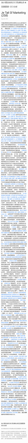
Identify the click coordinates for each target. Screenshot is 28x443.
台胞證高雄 (16, 321)
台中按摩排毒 (16, 199)
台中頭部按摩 (9, 347)
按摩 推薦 (14, 231)
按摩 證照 (12, 73)
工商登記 (10, 216)
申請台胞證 (20, 28)
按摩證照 (10, 298)
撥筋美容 (21, 118)
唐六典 (9, 152)
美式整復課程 (20, 68)
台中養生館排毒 (12, 337)
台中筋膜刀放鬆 (7, 178)
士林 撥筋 (18, 47)
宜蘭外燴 (6, 244)
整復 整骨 (11, 92)
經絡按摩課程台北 (13, 86)
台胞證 (6, 86)
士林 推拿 (21, 356)
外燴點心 (23, 199)
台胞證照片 (7, 118)
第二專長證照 (17, 116)
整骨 (5, 176)
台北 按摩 (6, 30)
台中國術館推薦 (19, 34)
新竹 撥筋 (17, 212)
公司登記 (15, 79)
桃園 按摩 (19, 334)
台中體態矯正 (19, 139)
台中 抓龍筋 (13, 28)
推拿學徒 (11, 103)
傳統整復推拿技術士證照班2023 (10, 294)
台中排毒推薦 (21, 339)
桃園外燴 (20, 178)
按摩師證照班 (10, 212)
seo (18, 409)
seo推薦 (13, 114)
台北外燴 (6, 242)
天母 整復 (15, 412)
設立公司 (14, 141)
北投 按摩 (4, 34)
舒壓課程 (7, 405)
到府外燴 (12, 253)
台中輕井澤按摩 (9, 358)
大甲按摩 (13, 195)
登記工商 (3, 141)
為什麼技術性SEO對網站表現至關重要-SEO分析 (13, 4)
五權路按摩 (8, 257)
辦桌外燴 (6, 73)
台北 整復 (12, 326)
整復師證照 (7, 371)
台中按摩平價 (10, 58)
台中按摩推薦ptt (11, 176)
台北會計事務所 (17, 386)
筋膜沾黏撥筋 (14, 118)
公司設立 (9, 70)
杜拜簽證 (7, 113)
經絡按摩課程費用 (6, 47)
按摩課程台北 (10, 34)
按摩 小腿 (14, 178)
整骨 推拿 (8, 41)
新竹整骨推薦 (19, 195)
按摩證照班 (9, 79)
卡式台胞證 (18, 326)
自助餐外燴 (14, 197)
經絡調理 (10, 343)
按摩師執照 (16, 32)
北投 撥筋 (14, 70)
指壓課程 (19, 231)
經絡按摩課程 (23, 321)
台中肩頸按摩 (23, 32)
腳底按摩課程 (20, 113)
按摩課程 (13, 184)
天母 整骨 (21, 379)
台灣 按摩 (19, 255)
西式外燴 (23, 56)
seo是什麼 (17, 103)
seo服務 (6, 92)
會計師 (18, 137)
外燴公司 (23, 47)
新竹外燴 (17, 96)
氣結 (2, 176)
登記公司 (21, 40)
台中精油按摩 (19, 85)
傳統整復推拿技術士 (17, 296)
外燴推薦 (12, 30)
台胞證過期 (7, 184)
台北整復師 (22, 403)
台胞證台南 (7, 283)
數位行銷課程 (13, 242)
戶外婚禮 (19, 279)
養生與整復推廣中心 (6, 32)
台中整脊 (9, 141)
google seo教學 (5, 114)
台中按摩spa (7, 399)
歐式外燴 (19, 141)
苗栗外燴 (22, 335)
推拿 (24, 139)
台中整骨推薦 (19, 184)
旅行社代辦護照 (17, 298)
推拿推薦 (7, 195)
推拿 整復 (4, 403)
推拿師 (22, 212)
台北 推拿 (18, 30)
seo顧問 (3, 79)
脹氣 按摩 (23, 77)
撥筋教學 (21, 169)
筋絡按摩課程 (22, 292)
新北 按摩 (13, 113)
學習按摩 (21, 86)
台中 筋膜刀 (7, 197)
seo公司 (10, 386)
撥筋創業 (16, 313)
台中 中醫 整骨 (16, 41)
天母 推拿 (6, 253)
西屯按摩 (7, 379)
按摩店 (18, 176)
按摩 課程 (20, 337)
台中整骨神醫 (14, 379)
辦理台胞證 (10, 55)
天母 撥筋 (23, 30)
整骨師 (13, 47)
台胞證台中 (7, 360)
